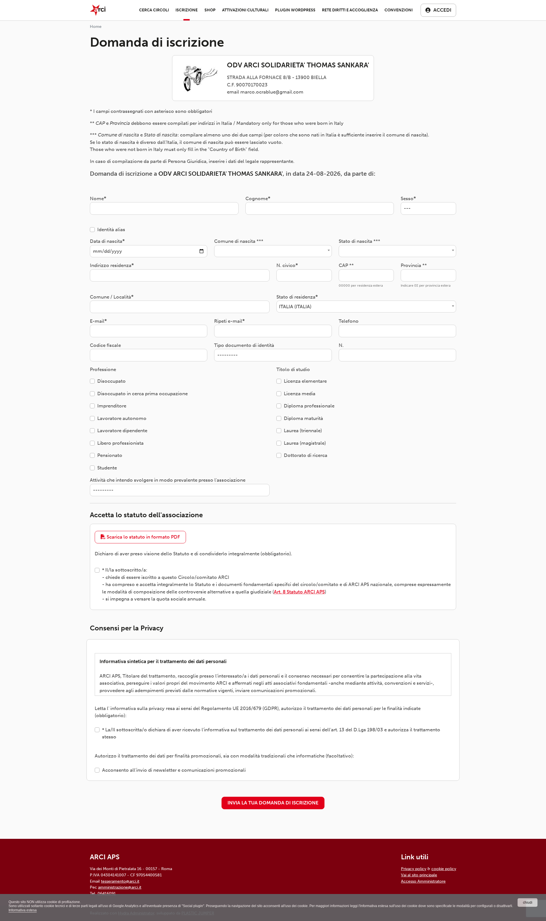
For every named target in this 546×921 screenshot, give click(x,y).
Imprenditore (111, 406)
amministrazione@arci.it (119, 887)
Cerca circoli (154, 10)
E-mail (97, 321)
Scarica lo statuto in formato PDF (143, 537)
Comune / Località (110, 297)
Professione (103, 369)
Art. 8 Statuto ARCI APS (299, 592)
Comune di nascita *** (238, 241)
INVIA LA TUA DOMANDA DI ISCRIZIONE (273, 803)
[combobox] (273, 251)
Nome (97, 198)
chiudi (527, 903)
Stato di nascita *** (359, 241)
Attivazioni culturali (245, 10)
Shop (210, 10)
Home (96, 26)
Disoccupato (111, 381)
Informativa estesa (23, 910)
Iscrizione (186, 10)
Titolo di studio (293, 369)
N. (341, 345)
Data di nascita (106, 241)
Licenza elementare (305, 381)
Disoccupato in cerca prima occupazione (142, 393)
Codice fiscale (105, 345)
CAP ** (346, 265)
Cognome (256, 198)
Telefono (349, 321)
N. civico (285, 265)
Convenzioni (398, 10)
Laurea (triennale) (303, 430)
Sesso (407, 198)
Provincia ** (414, 265)
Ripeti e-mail (228, 321)
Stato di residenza (295, 297)
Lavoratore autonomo (121, 418)
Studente (107, 468)
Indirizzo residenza (110, 265)
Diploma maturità (303, 418)
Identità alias (111, 229)
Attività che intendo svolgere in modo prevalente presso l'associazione (167, 480)
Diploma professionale (309, 406)
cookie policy (443, 868)
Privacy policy (413, 868)
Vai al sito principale (419, 874)
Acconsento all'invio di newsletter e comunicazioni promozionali (174, 770)
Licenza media (299, 393)
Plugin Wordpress (295, 10)
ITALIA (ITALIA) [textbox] (295, 306)
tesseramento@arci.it (120, 881)
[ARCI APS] (98, 10)
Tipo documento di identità (244, 345)
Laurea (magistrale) (305, 443)
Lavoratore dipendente (122, 430)
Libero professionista (120, 443)
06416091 (107, 893)
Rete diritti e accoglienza (350, 10)
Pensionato (109, 455)
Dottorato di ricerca (305, 455)
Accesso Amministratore (423, 881)
